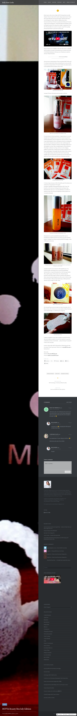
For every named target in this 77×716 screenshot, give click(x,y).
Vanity (4, 704)
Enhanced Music (50, 373)
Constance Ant (54, 434)
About (49, 2)
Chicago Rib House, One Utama (58, 551)
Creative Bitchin (47, 638)
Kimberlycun (46, 659)
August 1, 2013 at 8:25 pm (54, 435)
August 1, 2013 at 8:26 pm (56, 449)
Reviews (59, 2)
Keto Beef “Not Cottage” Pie (49, 533)
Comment (67, 471)
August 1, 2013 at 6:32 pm (54, 409)
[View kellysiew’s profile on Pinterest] (48, 512)
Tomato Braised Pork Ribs (49, 688)
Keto (64, 2)
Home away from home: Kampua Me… (59, 554)
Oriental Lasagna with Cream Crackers (51, 694)
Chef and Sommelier (48, 634)
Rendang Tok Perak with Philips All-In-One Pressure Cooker (56, 684)
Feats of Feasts (47, 645)
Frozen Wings (46, 650)
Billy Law (45, 627)
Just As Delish (46, 657)
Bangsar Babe (46, 624)
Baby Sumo (46, 620)
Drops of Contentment (48, 643)
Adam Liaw (46, 617)
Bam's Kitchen (46, 622)
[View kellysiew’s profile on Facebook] (44, 512)
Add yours (69, 402)
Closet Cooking (47, 636)
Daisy (45, 641)
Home (45, 2)
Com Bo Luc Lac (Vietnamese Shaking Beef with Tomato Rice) (56, 678)
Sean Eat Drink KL (55, 408)
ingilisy (48, 551)
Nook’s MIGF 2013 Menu (62, 548)
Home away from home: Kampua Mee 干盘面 (52, 681)
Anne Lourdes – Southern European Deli (52, 535)
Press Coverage (71, 2)
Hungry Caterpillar (47, 652)
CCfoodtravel (46, 629)
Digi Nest (49, 554)
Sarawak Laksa (47, 671)
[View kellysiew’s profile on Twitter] (45, 512)
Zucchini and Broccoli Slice (49, 697)
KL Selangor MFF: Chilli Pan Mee (50, 675)
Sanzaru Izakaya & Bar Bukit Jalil (50, 530)
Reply (70, 408)
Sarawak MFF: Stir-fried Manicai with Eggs (52, 668)
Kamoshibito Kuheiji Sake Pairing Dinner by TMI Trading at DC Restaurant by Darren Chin (56, 538)
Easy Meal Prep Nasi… (51, 560)
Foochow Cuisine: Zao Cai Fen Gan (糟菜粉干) (53, 691)
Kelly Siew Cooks (8, 2)
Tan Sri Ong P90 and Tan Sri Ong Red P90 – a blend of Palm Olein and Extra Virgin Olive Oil (57, 527)
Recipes (54, 2)
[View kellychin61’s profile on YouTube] (49, 512)
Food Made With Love (48, 648)
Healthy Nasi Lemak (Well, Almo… (64, 560)
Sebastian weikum (64, 373)
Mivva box (57, 373)
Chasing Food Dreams (48, 631)
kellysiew (8, 713)
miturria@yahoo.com (51, 548)
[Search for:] (58, 567)
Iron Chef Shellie (47, 655)
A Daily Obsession (47, 615)
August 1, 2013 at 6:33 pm (56, 424)
